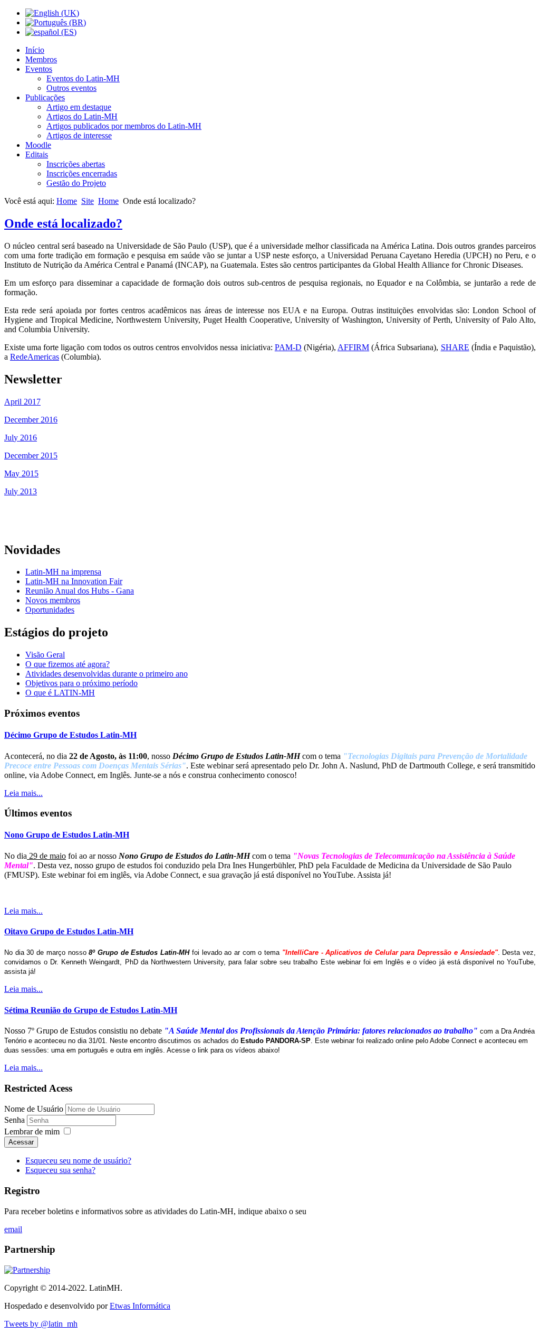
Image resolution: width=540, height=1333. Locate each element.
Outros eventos (71, 87)
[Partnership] (27, 1269)
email (13, 1229)
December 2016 (30, 419)
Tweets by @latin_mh (41, 1323)
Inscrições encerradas (81, 173)
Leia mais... (23, 792)
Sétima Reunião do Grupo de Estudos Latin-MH (90, 1010)
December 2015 (30, 455)
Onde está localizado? (63, 223)
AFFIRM (353, 347)
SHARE (455, 347)
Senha (15, 1119)
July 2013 (20, 491)
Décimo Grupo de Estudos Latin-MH (70, 734)
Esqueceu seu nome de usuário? (78, 1160)
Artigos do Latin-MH (82, 116)
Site (87, 200)
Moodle (38, 144)
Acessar (21, 1142)
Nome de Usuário (33, 1108)
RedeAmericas (34, 356)
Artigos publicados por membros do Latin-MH (123, 125)
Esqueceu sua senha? (60, 1170)
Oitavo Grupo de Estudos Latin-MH (68, 931)
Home (66, 200)
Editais (36, 154)
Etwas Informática (140, 1305)
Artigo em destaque (78, 106)
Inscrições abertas (75, 163)
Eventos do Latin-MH (83, 78)
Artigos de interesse (79, 135)
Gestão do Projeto (76, 183)
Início (34, 49)
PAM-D (288, 347)
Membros (41, 59)
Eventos (38, 68)
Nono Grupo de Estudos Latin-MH (66, 834)
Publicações (45, 97)
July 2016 (20, 437)
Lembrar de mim (32, 1131)
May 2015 (21, 473)
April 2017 (22, 401)
